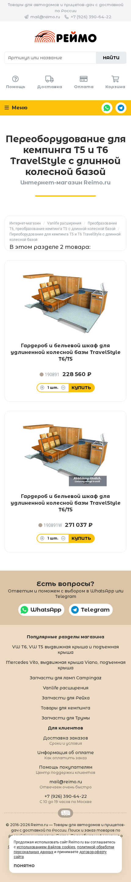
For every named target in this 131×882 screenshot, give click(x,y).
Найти (111, 57)
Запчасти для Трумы (65, 718)
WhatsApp (106, 107)
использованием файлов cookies (46, 847)
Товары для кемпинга (65, 708)
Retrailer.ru (65, 813)
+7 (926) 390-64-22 (91, 16)
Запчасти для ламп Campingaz (65, 678)
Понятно (24, 865)
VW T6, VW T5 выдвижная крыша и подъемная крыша (65, 649)
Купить (81, 387)
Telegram (120, 107)
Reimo (65, 36)
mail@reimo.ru (45, 16)
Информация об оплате (65, 755)
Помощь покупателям (65, 769)
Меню (18, 108)
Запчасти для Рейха (66, 698)
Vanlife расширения (64, 223)
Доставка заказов (65, 740)
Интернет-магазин (25, 223)
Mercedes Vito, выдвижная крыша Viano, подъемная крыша (66, 665)
